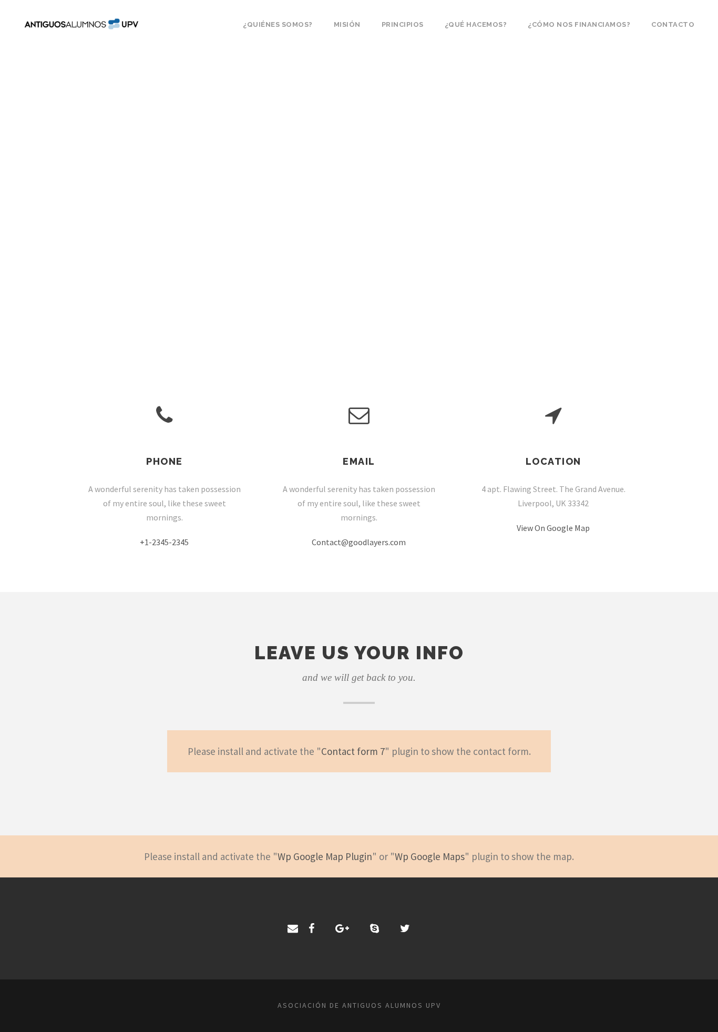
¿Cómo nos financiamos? (579, 24)
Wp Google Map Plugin (325, 856)
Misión (347, 24)
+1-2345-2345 (164, 542)
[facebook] (311, 928)
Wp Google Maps (430, 856)
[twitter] (405, 928)
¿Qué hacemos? (476, 24)
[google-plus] (342, 928)
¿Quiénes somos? (278, 24)
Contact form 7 (353, 751)
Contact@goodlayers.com (359, 542)
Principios (403, 24)
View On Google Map (553, 528)
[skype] (374, 928)
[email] (293, 928)
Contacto (672, 24)
